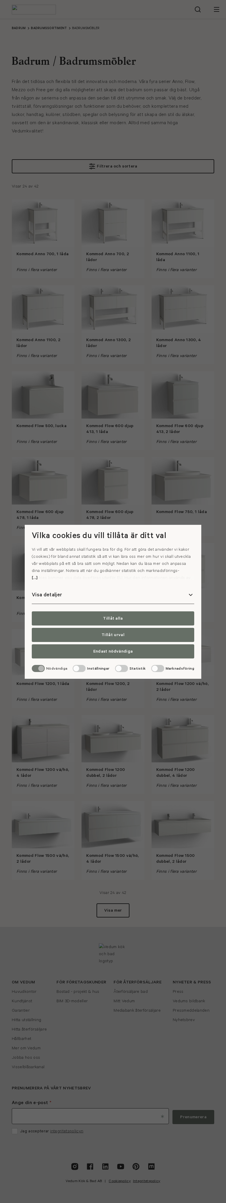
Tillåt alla (113, 618)
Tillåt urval (113, 635)
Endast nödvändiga (113, 651)
